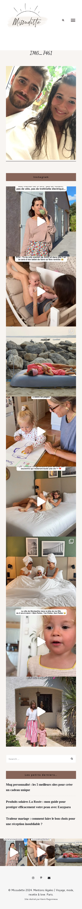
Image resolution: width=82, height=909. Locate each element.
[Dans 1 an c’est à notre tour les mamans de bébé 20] (41, 291)
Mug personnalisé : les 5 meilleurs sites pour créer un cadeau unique (39, 787)
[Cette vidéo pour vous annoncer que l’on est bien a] (41, 642)
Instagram (33, 878)
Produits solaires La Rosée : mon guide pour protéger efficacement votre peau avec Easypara (38, 804)
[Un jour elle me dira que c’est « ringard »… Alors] (41, 712)
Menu (73, 20)
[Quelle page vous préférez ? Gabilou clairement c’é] (41, 432)
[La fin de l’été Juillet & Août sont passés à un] (41, 361)
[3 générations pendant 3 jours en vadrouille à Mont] (41, 572)
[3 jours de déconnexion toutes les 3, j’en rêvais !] (41, 502)
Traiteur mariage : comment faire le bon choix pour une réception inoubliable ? (40, 821)
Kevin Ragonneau (49, 899)
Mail (49, 878)
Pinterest (41, 878)
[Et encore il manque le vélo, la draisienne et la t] (41, 221)
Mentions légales (43, 890)
